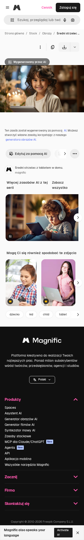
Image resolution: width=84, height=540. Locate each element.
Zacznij (11, 476)
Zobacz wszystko (59, 185)
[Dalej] (65, 153)
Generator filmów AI (20, 425)
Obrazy (47, 33)
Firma (10, 490)
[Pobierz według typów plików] (74, 47)
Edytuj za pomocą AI (31, 154)
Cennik (47, 7)
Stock (33, 33)
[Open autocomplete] (10, 20)
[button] (42, 379)
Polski (42, 379)
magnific (20, 173)
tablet (63, 314)
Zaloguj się (68, 7)
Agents (14, 447)
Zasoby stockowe (18, 436)
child (46, 314)
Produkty (13, 399)
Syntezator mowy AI (20, 430)
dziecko (15, 314)
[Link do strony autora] (9, 170)
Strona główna (14, 33)
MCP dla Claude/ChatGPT (28, 442)
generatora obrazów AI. (21, 140)
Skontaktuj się (17, 503)
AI (65, 130)
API (7, 453)
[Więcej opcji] (40, 47)
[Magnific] (42, 341)
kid (31, 314)
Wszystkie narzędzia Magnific (27, 465)
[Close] (77, 533)
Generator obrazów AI (21, 419)
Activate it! (63, 532)
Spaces (10, 407)
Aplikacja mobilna (18, 459)
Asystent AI (13, 413)
